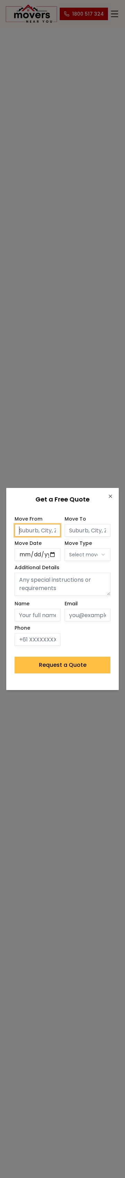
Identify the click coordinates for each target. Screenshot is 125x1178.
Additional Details (37, 567)
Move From (28, 518)
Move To (75, 518)
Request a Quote (62, 665)
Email (71, 603)
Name (22, 603)
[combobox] (87, 554)
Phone (22, 627)
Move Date (28, 543)
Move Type (78, 543)
